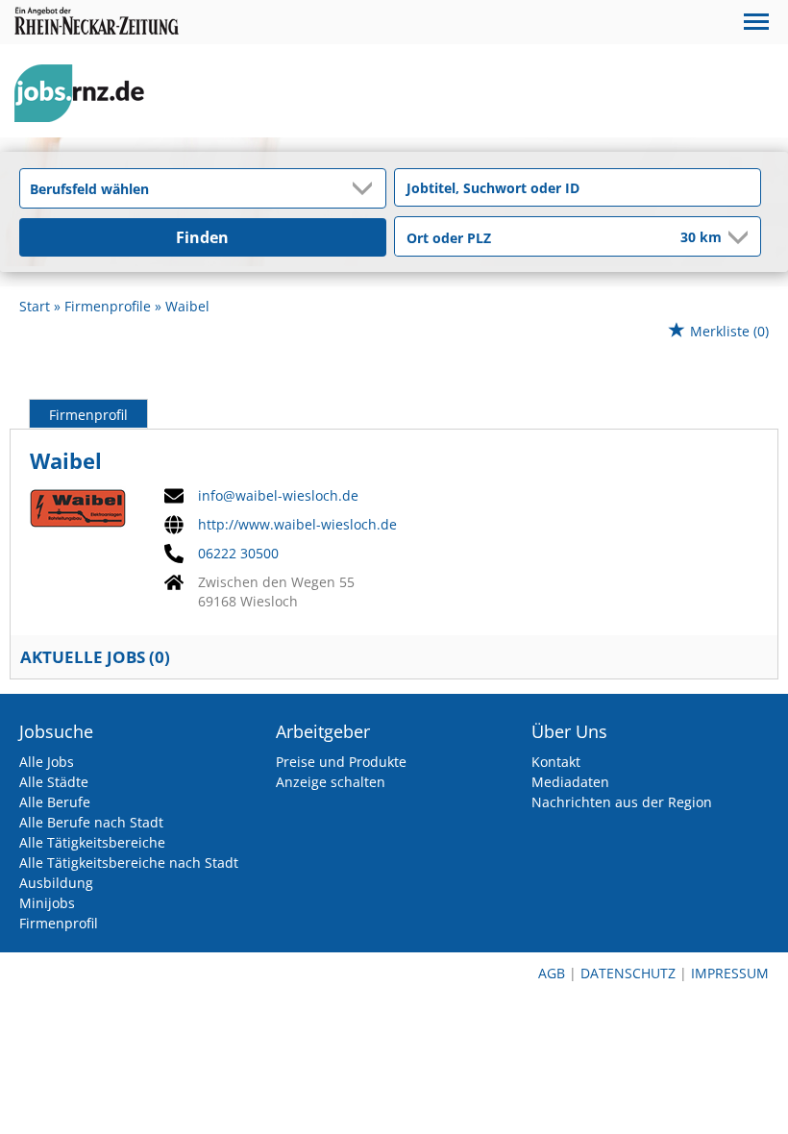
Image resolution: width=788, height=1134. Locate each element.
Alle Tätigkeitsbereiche (92, 842)
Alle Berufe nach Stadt (91, 822)
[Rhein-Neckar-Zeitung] (86, 94)
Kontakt (555, 761)
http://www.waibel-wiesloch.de (297, 525)
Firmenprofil (88, 415)
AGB (551, 973)
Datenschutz (628, 973)
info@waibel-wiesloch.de (278, 496)
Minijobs (47, 903)
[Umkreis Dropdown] (736, 237)
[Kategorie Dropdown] (366, 188)
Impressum (730, 973)
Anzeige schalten (330, 782)
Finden (202, 237)
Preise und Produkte (341, 761)
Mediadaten (570, 782)
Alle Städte (53, 782)
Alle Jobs (46, 761)
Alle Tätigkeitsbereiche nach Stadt (128, 862)
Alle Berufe (54, 802)
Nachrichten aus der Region (621, 802)
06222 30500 (238, 553)
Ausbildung (56, 883)
